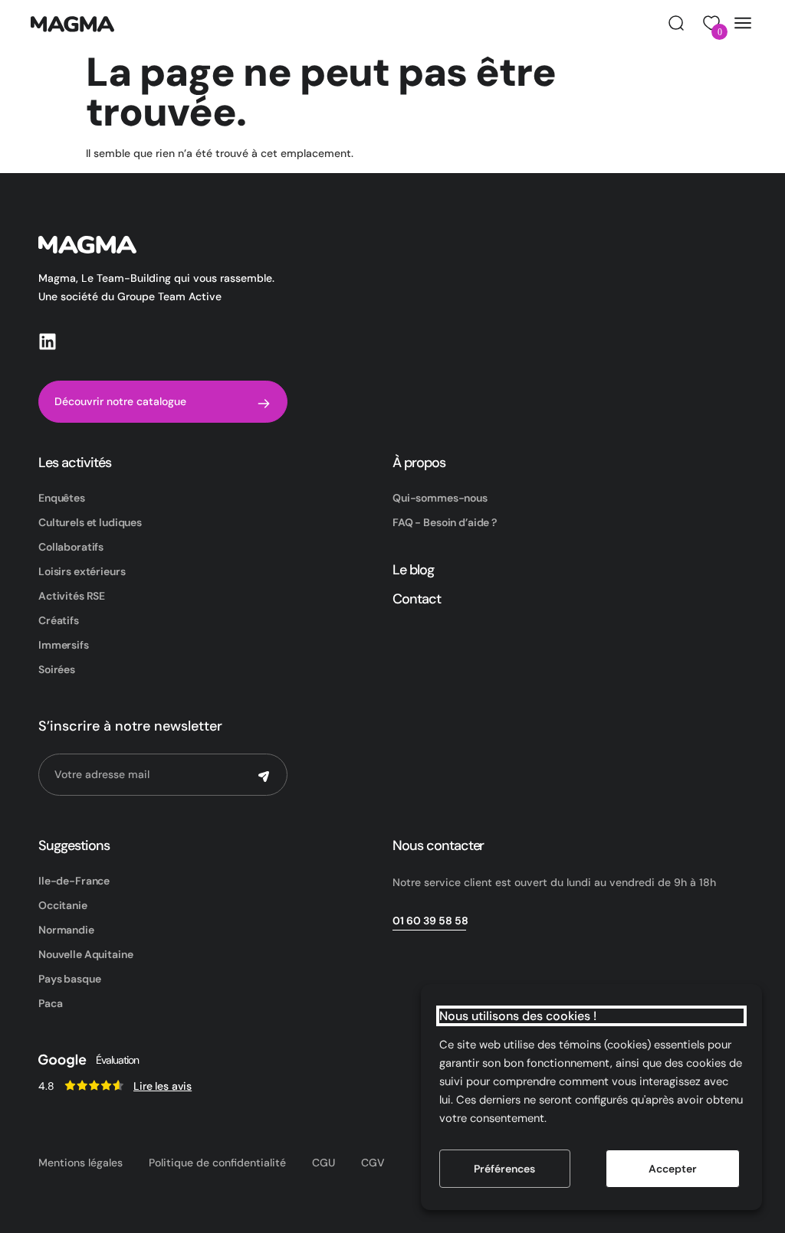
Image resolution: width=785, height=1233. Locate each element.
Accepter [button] (673, 1169)
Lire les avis (162, 1086)
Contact (416, 599)
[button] (676, 23)
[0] (709, 23)
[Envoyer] (263, 776)
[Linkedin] (47, 341)
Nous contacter (438, 845)
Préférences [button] (504, 1169)
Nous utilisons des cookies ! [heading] (517, 1016)
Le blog (413, 570)
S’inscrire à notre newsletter (130, 726)
